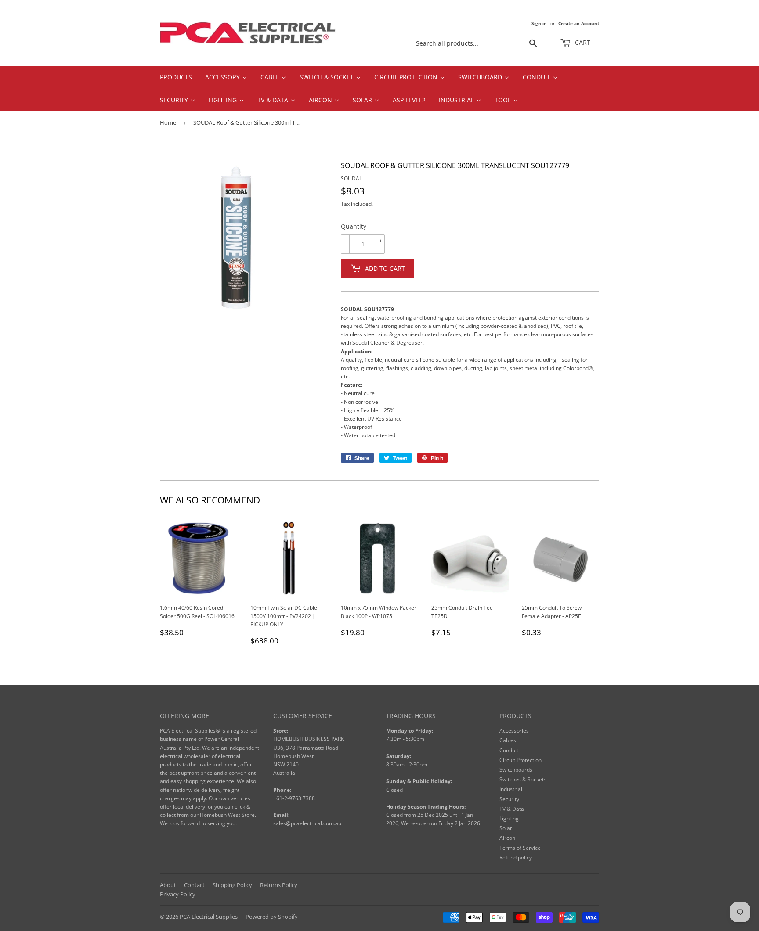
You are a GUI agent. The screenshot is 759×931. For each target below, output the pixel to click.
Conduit (508, 750)
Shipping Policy (232, 885)
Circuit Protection (520, 760)
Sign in (539, 23)
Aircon (507, 837)
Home (168, 122)
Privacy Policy (177, 894)
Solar (505, 828)
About (168, 885)
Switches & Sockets (522, 779)
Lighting (509, 818)
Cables (507, 740)
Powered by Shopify (272, 916)
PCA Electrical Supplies (209, 916)
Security (509, 799)
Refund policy (515, 857)
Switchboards (515, 769)
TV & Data (511, 808)
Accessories (514, 730)
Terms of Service (520, 848)
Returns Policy (278, 885)
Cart (581, 42)
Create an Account (578, 23)
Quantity (353, 226)
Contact (194, 885)
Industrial (510, 789)
